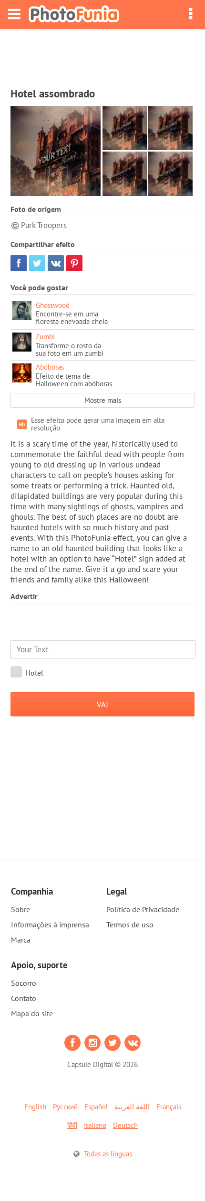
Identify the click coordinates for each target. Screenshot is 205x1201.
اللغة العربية (132, 1106)
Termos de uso (130, 924)
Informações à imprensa (50, 924)
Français (168, 1106)
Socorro (23, 983)
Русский (65, 1106)
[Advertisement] (102, 55)
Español (96, 1106)
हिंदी (72, 1125)
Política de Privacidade (142, 909)
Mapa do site (32, 1013)
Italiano (95, 1125)
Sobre (20, 909)
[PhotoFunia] (74, 14)
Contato (23, 998)
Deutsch (125, 1125)
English (35, 1106)
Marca (21, 939)
